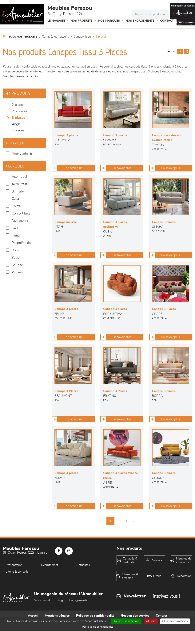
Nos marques (109, 20)
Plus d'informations (175, 621)
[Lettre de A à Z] (186, 51)
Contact (167, 20)
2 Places (18, 105)
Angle (16, 124)
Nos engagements (140, 20)
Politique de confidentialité (95, 615)
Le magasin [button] (56, 20)
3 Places (101, 36)
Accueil (33, 615)
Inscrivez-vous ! (166, 596)
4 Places (18, 130)
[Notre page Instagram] (69, 551)
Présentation (14, 565)
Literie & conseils (17, 571)
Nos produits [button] (82, 20)
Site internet (42, 600)
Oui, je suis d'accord (126, 621)
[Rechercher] (165, 14)
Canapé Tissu (82, 36)
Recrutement (49, 565)
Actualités (83, 565)
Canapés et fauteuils (55, 36)
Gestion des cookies (135, 615)
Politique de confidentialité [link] (97, 626)
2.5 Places (19, 111)
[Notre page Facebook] (58, 551)
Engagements (78, 600)
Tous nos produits (23, 36)
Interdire (150, 621)
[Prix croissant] (179, 51)
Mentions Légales (57, 615)
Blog (60, 600)
